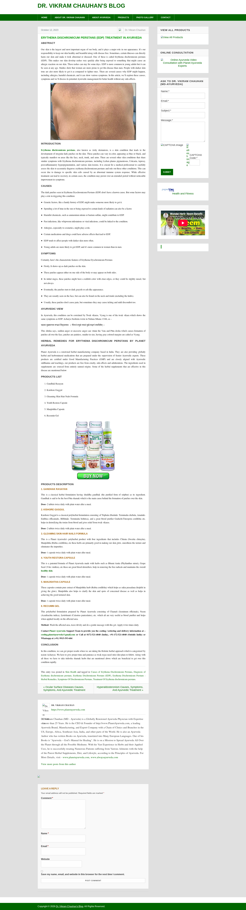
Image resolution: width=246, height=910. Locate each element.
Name (45, 833)
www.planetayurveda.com (76, 757)
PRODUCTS (123, 17)
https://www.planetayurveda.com (68, 709)
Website (45, 859)
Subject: (166, 110)
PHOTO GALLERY (144, 17)
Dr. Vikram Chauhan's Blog (81, 6)
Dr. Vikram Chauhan (135, 30)
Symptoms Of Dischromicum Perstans (75, 679)
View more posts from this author (58, 764)
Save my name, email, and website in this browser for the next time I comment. (83, 874)
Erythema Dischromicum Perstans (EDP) (92, 675)
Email (44, 846)
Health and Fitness (183, 193)
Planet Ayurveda (57, 630)
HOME (44, 17)
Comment (47, 798)
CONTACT (166, 17)
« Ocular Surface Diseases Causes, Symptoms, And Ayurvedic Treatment (64, 688)
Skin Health (70, 671)
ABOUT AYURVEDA (101, 17)
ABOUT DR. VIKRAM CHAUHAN (70, 17)
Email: (165, 100)
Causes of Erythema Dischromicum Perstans (111, 671)
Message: (167, 120)
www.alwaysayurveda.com (104, 757)
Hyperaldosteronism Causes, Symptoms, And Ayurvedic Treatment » (120, 688)
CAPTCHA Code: (196, 156)
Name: (165, 91)
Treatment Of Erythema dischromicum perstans (114, 679)
